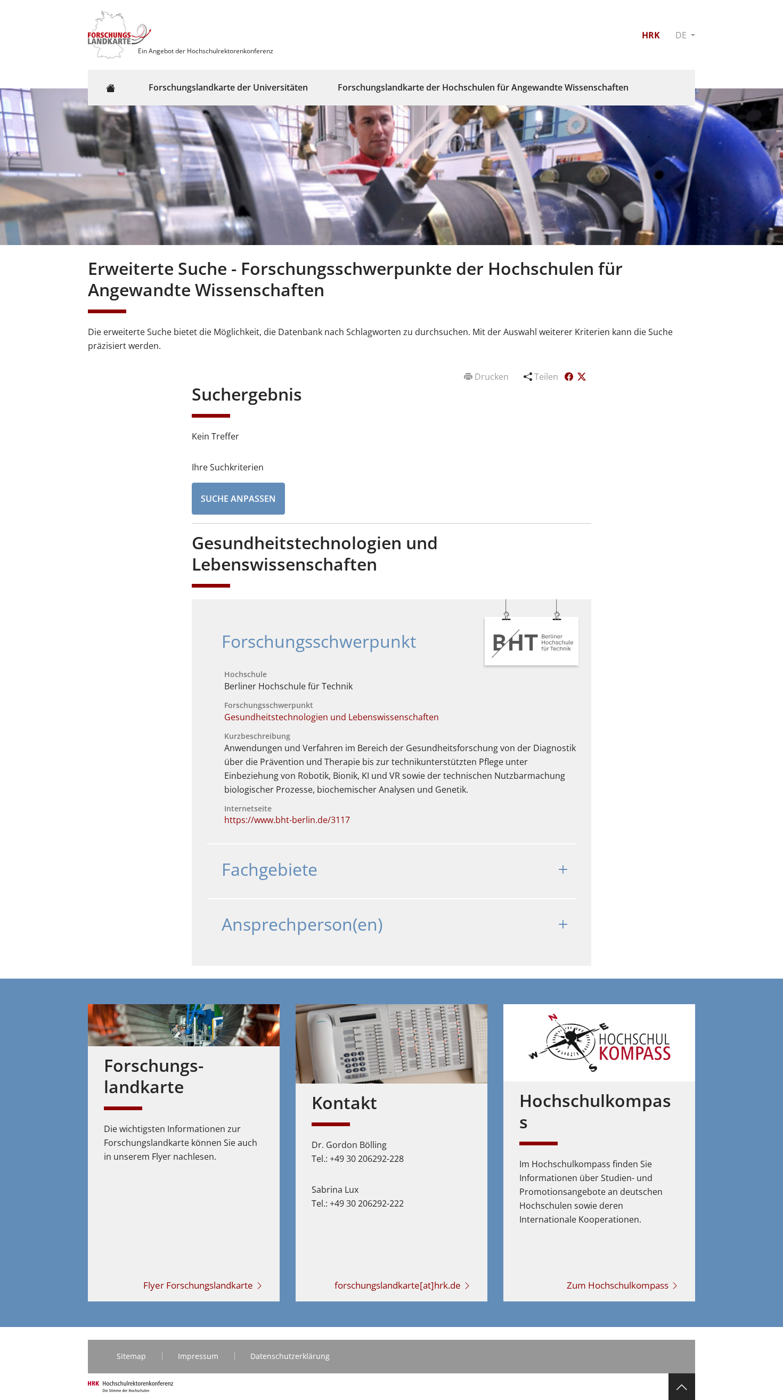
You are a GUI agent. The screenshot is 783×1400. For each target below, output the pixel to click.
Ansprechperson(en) (302, 924)
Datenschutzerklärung (290, 1356)
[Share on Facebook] (570, 376)
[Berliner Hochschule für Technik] (532, 642)
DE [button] (682, 35)
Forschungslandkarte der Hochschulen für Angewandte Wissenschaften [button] (483, 87)
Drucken (491, 376)
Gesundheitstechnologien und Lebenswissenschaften (331, 717)
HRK (651, 35)
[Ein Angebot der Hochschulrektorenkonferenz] (121, 34)
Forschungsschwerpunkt (319, 641)
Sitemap (131, 1356)
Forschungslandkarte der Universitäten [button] (228, 87)
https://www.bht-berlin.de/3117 (287, 820)
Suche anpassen (238, 498)
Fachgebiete (269, 869)
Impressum (198, 1356)
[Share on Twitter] (581, 376)
